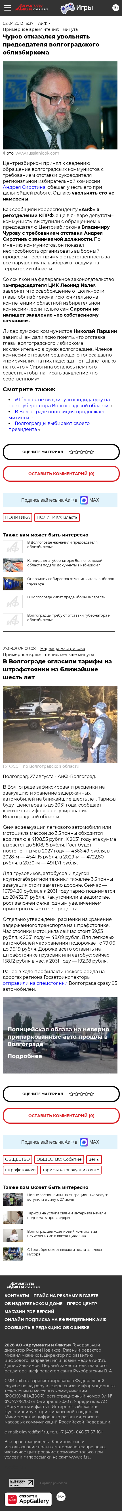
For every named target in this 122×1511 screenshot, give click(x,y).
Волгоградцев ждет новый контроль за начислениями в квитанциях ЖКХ (62, 1233)
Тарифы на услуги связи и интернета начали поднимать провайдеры (66, 1215)
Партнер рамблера (53, 1483)
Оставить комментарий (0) (61, 473)
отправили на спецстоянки (36, 983)
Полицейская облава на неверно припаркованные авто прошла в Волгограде (58, 1037)
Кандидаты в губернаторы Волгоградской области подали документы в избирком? (64, 562)
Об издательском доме (33, 1303)
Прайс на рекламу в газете (65, 1295)
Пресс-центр (82, 1303)
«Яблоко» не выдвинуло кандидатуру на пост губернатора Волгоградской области (59, 402)
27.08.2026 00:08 (19, 648)
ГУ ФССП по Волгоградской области (41, 766)
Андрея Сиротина (24, 187)
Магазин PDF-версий (29, 1311)
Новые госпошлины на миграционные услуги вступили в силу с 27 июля (67, 1197)
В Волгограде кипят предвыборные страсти (66, 597)
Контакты (17, 1295)
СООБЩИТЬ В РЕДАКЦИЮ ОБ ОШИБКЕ (47, 1327)
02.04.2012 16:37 (18, 23)
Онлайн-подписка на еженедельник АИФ (55, 1319)
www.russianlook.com (37, 153)
